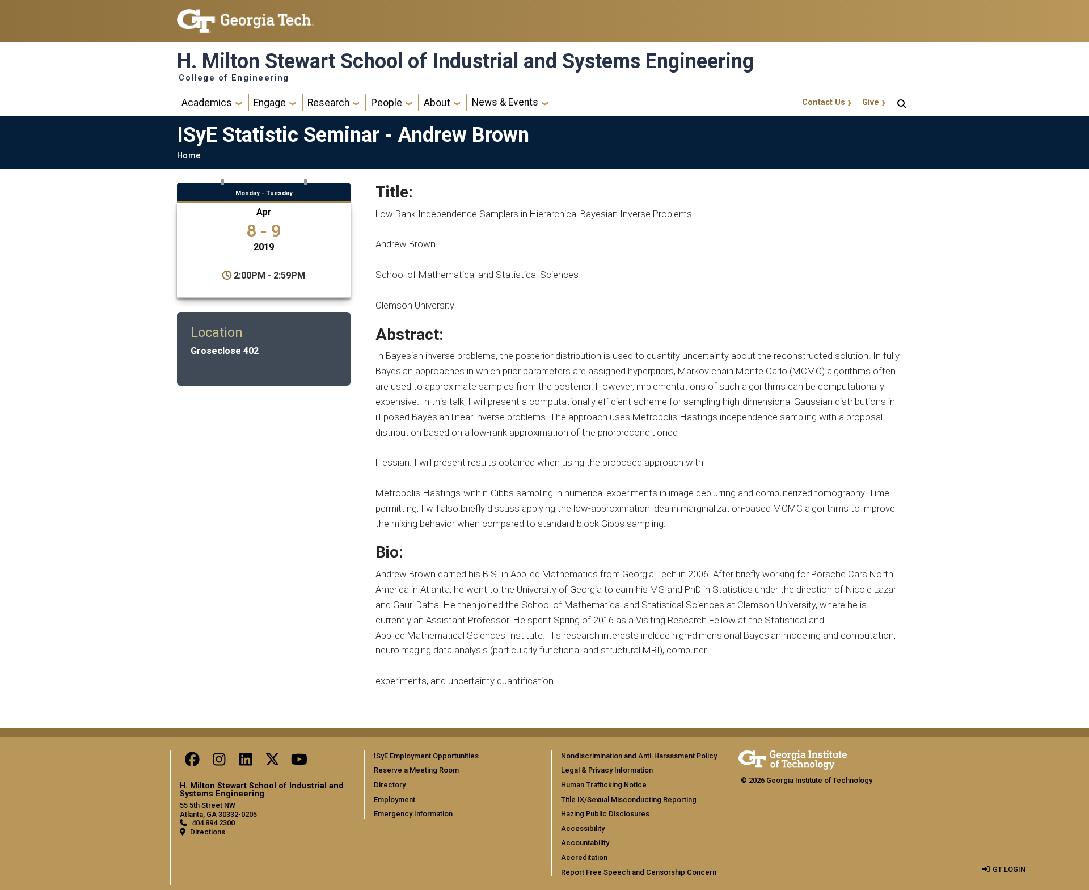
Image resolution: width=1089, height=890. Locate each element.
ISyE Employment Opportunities (426, 756)
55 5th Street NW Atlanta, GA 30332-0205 (218, 809)
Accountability (585, 842)
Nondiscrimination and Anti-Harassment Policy (639, 756)
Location (217, 332)
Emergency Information (413, 813)
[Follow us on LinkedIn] (246, 762)
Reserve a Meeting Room (416, 770)
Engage (270, 102)
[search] (902, 103)
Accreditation (584, 857)
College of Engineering (234, 78)
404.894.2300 (213, 823)
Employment (394, 799)
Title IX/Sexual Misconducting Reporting (629, 799)
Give (870, 102)
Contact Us (823, 102)
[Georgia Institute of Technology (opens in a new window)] (245, 16)
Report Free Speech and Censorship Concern (638, 872)
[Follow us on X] (272, 762)
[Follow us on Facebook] (192, 762)
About (437, 102)
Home (188, 156)
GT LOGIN (1009, 869)
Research (328, 102)
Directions (207, 832)
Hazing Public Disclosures (605, 813)
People (386, 102)
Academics (207, 102)
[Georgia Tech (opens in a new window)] (792, 758)
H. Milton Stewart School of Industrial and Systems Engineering (465, 61)
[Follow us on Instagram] (219, 762)
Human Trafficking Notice (604, 785)
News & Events (505, 102)
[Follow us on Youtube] (299, 762)
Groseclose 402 (225, 350)
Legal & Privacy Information (607, 770)
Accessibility (583, 828)
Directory (390, 785)
